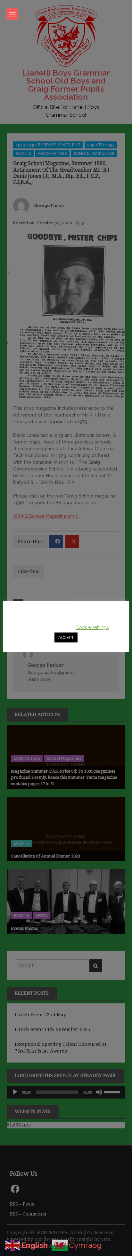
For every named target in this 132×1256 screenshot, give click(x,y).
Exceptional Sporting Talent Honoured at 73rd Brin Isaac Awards (60, 1048)
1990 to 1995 (101, 145)
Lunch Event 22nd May (40, 1014)
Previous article (44, 604)
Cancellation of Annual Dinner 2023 (45, 856)
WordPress (46, 1239)
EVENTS (23, 153)
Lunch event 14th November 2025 (52, 1029)
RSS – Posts (22, 1204)
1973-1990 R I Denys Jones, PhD (48, 145)
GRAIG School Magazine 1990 (46, 516)
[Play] (15, 1092)
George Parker (49, 205)
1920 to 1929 (27, 758)
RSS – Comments (28, 1213)
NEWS (42, 915)
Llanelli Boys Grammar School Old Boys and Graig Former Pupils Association (66, 85)
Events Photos (24, 928)
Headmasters (52, 153)
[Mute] (99, 1092)
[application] (66, 1092)
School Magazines (94, 153)
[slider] (113, 1091)
